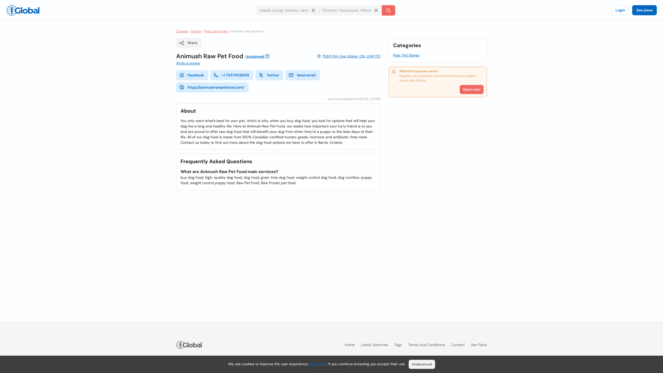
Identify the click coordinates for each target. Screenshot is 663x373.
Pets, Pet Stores (406, 55)
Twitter (273, 75)
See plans (644, 10)
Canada (182, 31)
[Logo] (23, 10)
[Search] (388, 10)
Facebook (196, 75)
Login (620, 10)
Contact (458, 344)
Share (192, 42)
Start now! (471, 89)
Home (350, 344)
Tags (398, 344)
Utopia (196, 31)
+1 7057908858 (235, 75)
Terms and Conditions (426, 344)
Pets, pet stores (215, 31)
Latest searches (374, 344)
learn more (318, 364)
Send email (306, 75)
